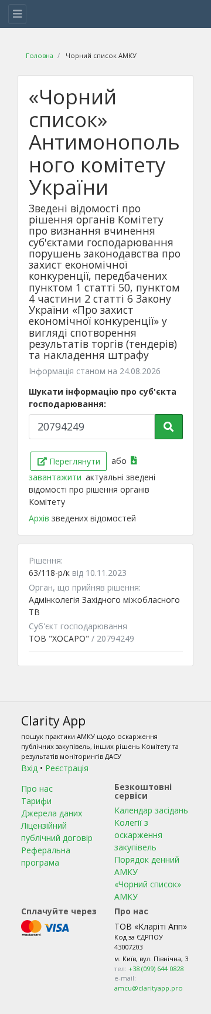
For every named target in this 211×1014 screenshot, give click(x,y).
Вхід (29, 768)
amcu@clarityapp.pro (148, 988)
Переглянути (73, 461)
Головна (39, 55)
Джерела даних (51, 813)
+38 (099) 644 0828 (155, 968)
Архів (40, 518)
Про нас (37, 788)
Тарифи (36, 800)
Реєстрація (67, 768)
